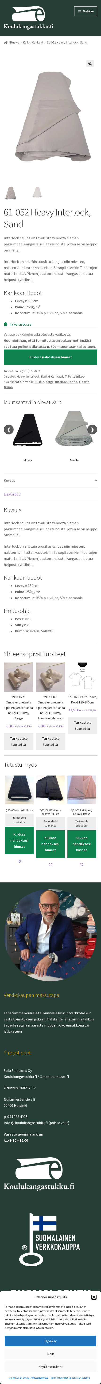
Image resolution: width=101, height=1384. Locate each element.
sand (73, 382)
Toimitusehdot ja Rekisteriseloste (28, 1377)
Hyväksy (50, 1341)
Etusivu (14, 42)
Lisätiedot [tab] (12, 494)
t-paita (84, 382)
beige (50, 382)
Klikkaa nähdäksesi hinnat (50, 357)
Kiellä (50, 1354)
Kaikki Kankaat (33, 42)
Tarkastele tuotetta (18, 741)
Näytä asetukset (50, 1367)
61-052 (39, 382)
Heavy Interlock (28, 376)
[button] (94, 1297)
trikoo (8, 387)
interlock (61, 382)
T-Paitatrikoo (75, 376)
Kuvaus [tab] (9, 480)
